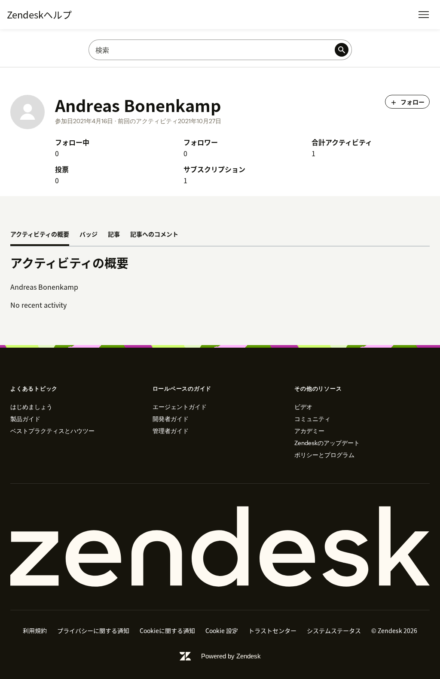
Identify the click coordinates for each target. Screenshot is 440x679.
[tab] (39, 235)
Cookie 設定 (221, 630)
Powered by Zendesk (231, 656)
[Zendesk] (220, 546)
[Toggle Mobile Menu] (423, 14)
